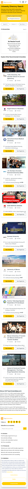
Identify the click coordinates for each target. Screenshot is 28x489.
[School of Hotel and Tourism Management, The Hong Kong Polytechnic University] (4, 369)
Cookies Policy (10, 471)
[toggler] (26, 2)
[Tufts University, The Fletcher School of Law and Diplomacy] (4, 75)
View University (8, 88)
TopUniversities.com (4, 393)
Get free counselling (6, 442)
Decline (14, 479)
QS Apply (8, 403)
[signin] (23, 2)
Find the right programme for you (9, 435)
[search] (20, 2)
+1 (23, 345)
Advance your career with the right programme (12, 448)
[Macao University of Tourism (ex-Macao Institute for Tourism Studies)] (4, 336)
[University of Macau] (4, 270)
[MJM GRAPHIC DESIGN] (4, 206)
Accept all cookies (14, 483)
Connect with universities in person (9, 440)
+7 (14, 180)
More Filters (22, 24)
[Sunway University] (4, 237)
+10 (25, 211)
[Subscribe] (25, 428)
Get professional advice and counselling (10, 454)
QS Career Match (4, 407)
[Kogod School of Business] (4, 109)
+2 (17, 148)
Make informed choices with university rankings (12, 450)
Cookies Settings (14, 474)
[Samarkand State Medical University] (4, 139)
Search (4, 24)
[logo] (6, 2)
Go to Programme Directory (13, 18)
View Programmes (20, 88)
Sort (24, 29)
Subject (13, 24)
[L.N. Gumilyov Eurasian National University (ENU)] (4, 171)
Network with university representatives (10, 452)
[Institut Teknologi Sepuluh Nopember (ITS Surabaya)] (4, 301)
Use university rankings (6, 438)
